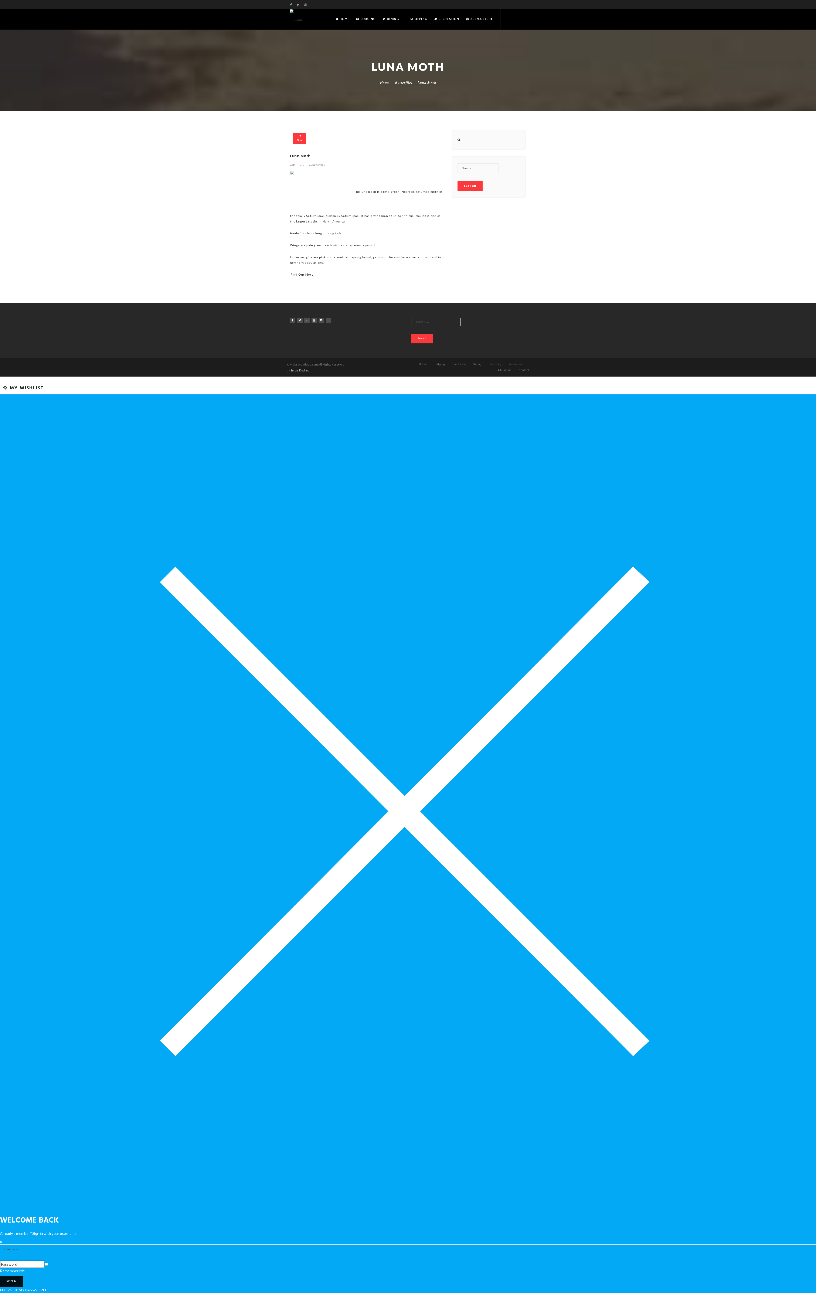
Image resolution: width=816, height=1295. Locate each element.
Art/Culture (481, 19)
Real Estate (459, 364)
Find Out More (302, 274)
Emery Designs (300, 370)
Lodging (367, 19)
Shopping (418, 19)
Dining (392, 19)
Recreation (448, 19)
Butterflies (403, 82)
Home (344, 19)
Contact (524, 370)
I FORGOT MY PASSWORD (23, 1290)
